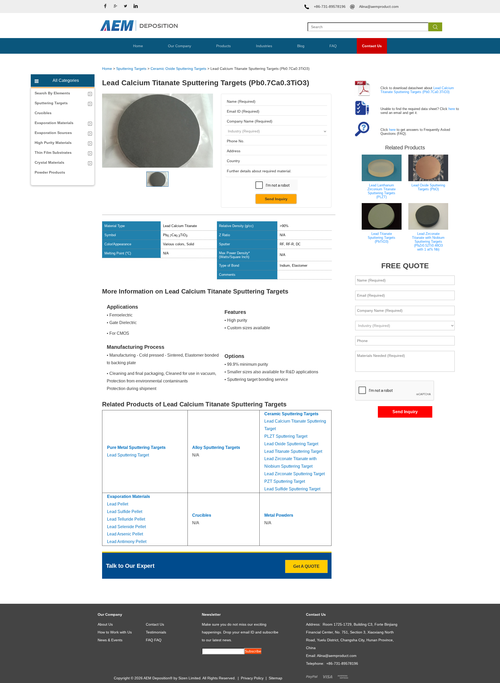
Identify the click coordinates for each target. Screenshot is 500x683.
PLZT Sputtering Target (285, 436)
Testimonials (156, 632)
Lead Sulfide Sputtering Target (292, 489)
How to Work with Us (115, 632)
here (451, 109)
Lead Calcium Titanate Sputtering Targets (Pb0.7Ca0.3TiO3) (417, 90)
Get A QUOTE (306, 566)
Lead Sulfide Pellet (124, 511)
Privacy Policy (252, 678)
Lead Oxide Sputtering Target (291, 444)
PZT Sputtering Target (284, 481)
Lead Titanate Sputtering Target (293, 451)
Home (138, 46)
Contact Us (372, 46)
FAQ (333, 46)
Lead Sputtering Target (128, 455)
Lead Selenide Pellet (126, 527)
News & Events (110, 640)
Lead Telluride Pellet (126, 519)
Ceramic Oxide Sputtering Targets (178, 68)
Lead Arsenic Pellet (125, 534)
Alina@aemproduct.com (379, 6)
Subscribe (253, 651)
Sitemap (275, 678)
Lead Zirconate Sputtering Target (294, 474)
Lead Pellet (117, 504)
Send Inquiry (276, 199)
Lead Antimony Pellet (126, 541)
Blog (300, 46)
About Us (105, 624)
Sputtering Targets (131, 68)
